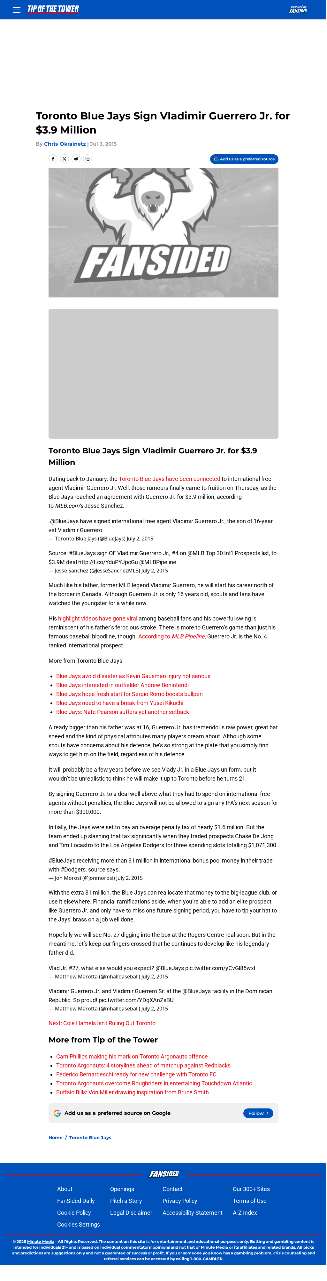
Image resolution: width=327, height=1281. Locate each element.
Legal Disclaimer (131, 1212)
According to (154, 636)
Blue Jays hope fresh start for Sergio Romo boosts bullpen (129, 694)
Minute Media (40, 1241)
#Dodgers (73, 869)
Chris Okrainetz (65, 144)
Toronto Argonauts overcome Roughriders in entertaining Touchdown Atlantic (154, 1083)
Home (56, 1137)
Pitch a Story (126, 1200)
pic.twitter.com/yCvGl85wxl (220, 968)
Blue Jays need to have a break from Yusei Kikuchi (119, 703)
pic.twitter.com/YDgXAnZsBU (136, 1000)
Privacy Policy (180, 1200)
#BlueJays (82, 553)
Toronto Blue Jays (141, 478)
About (64, 1189)
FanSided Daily (76, 1200)
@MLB (195, 553)
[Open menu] (16, 9)
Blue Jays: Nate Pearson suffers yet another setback (122, 712)
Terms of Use (250, 1200)
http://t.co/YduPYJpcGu (108, 562)
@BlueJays (64, 521)
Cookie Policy (74, 1212)
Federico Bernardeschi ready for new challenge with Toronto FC (136, 1074)
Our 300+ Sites (251, 1189)
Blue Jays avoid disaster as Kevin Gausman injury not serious (133, 676)
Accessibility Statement (193, 1212)
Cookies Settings (78, 1224)
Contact (173, 1189)
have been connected (194, 478)
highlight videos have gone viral (97, 618)
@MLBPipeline (157, 562)
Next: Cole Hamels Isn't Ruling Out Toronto (102, 1023)
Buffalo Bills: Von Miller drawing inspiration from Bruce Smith (132, 1092)
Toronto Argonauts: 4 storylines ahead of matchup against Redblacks (143, 1065)
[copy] (87, 158)
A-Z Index (245, 1212)
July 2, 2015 (140, 538)
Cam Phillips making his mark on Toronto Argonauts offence (132, 1056)
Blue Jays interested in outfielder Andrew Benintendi (122, 685)
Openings (122, 1189)
